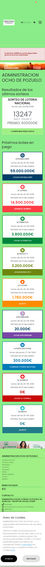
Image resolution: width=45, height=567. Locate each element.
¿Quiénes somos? (8, 460)
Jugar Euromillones (22, 177)
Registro (5, 479)
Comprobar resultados (22, 131)
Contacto (5, 467)
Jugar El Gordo (22, 209)
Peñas (4, 472)
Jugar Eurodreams (22, 335)
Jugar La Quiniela (22, 398)
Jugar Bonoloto (22, 272)
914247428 (8, 504)
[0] (35, 22)
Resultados (6, 465)
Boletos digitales (8, 474)
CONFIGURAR (26, 544)
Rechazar (31, 558)
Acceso (27, 22)
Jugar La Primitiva (23, 240)
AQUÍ (13, 550)
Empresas (5, 469)
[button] (3, 69)
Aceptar (9, 558)
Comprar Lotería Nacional (22, 367)
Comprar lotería (8, 462)
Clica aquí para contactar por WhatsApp (19, 507)
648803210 (8, 509)
